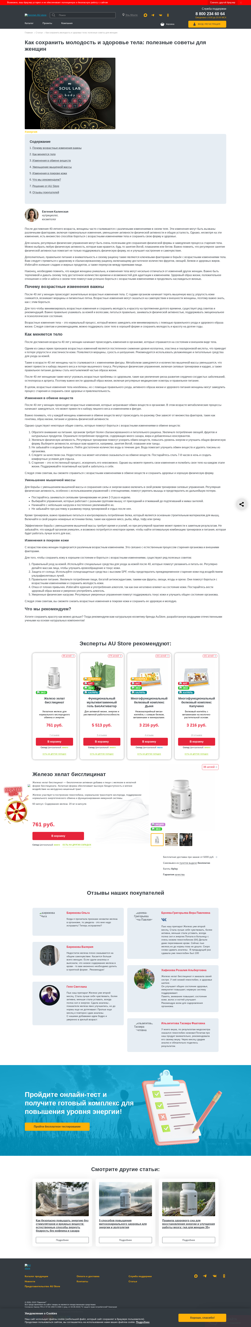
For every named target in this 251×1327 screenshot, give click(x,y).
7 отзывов (54, 735)
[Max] (145, 15)
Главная (29, 32)
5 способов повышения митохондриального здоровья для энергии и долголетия (123, 1224)
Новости (30, 1281)
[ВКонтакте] (163, 919)
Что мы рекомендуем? (46, 179)
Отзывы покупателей (45, 192)
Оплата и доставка (88, 1276)
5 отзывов (102, 735)
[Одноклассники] (168, 15)
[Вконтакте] (160, 15)
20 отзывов (196, 735)
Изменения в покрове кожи (49, 173)
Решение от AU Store (45, 186)
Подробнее (62, 1240)
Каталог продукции (36, 1276)
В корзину (54, 741)
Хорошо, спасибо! (202, 1317)
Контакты (82, 1281)
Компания (67, 23)
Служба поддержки (140, 1276)
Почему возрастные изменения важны (57, 148)
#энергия (31, 131)
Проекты (47, 23)
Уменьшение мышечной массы (52, 167)
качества (180, 874)
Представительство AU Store (42, 1286)
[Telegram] (153, 15)
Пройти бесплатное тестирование (57, 1126)
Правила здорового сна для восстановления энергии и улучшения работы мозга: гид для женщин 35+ (188, 1224)
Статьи (39, 32)
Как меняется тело (44, 154)
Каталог (29, 23)
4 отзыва (149, 735)
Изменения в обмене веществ (51, 160)
